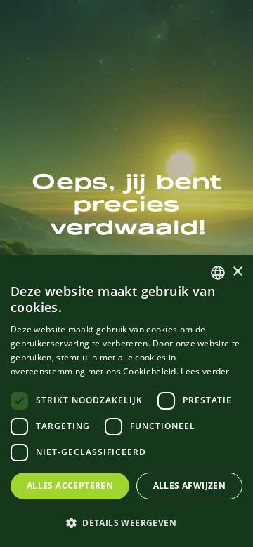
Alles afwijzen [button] (189, 486)
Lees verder (205, 371)
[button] (126, 522)
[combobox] (218, 273)
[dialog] (126, 401)
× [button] (237, 271)
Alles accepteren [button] (70, 486)
